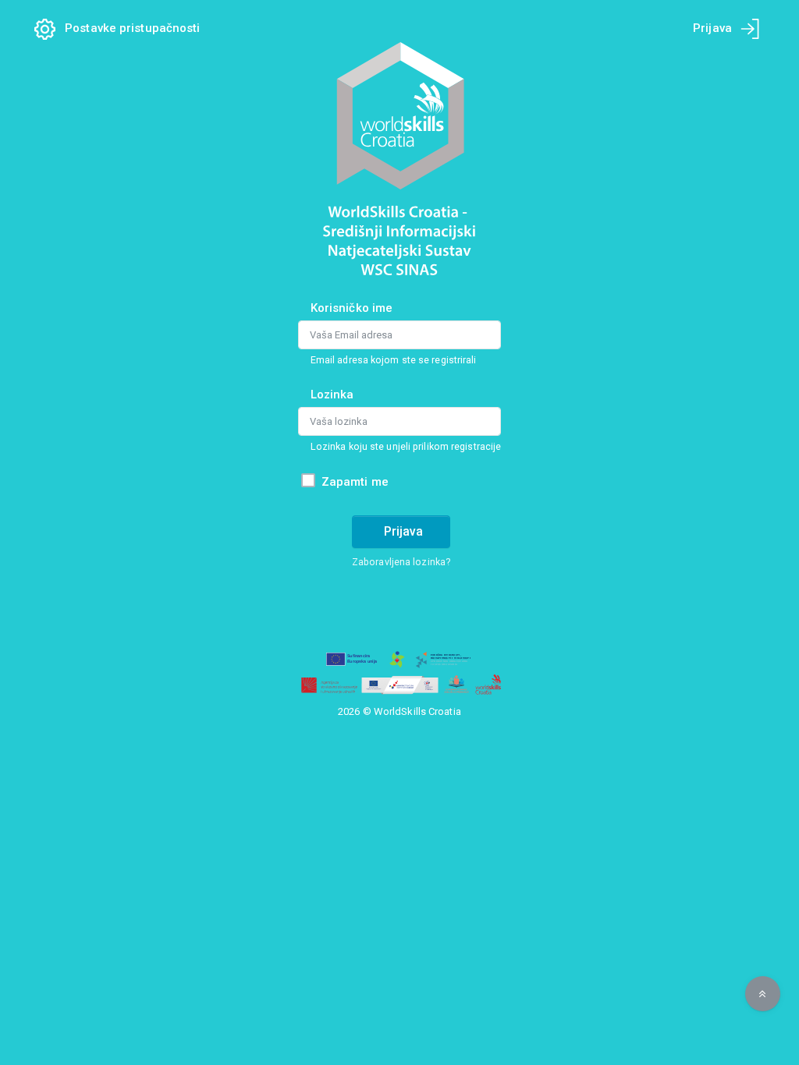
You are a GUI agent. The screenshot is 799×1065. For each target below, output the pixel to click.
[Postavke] (49, 28)
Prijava (403, 531)
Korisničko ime (351, 308)
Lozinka (332, 394)
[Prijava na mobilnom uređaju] (750, 29)
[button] (762, 993)
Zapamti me (355, 482)
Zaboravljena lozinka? (401, 562)
